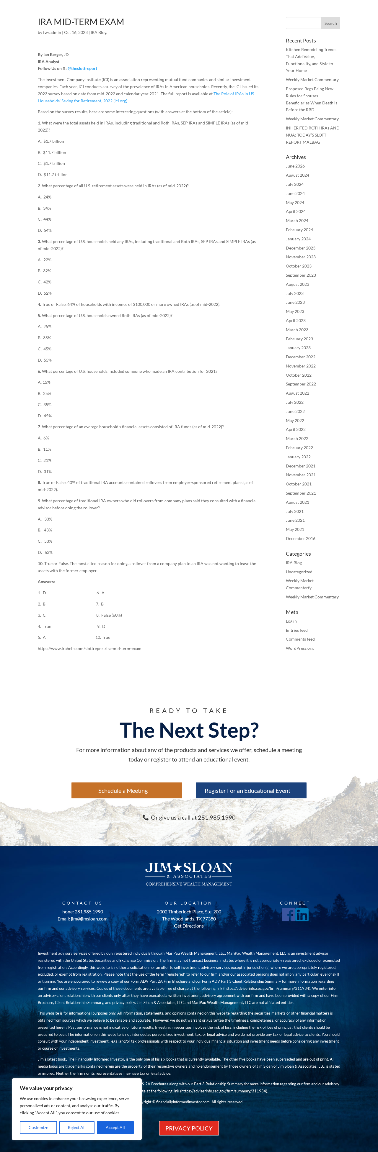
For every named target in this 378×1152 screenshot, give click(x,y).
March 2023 (297, 329)
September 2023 (301, 275)
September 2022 (301, 383)
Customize (38, 1127)
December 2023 (300, 247)
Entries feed (297, 630)
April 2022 (296, 429)
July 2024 (295, 184)
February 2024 (299, 229)
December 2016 (300, 538)
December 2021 (300, 465)
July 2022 (295, 402)
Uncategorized (299, 571)
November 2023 (301, 256)
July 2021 (295, 511)
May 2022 (295, 420)
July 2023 (295, 293)
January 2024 (298, 238)
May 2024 (295, 202)
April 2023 (296, 320)
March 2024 (297, 220)
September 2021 (301, 492)
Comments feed (300, 638)
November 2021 (301, 474)
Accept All (115, 1127)
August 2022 (297, 393)
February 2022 (299, 447)
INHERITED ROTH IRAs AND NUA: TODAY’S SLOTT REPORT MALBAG (313, 135)
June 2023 (295, 302)
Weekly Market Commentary (312, 79)
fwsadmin (52, 32)
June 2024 (295, 193)
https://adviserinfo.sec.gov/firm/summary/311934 (266, 988)
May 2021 (295, 529)
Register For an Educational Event (247, 790)
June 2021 (295, 520)
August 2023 (297, 284)
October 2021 (299, 483)
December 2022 (300, 356)
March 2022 (297, 438)
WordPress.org (300, 648)
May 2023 (295, 311)
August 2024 (297, 175)
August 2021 (297, 502)
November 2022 (301, 365)
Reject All (77, 1127)
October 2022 (299, 375)
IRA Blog (99, 32)
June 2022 (295, 411)
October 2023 (299, 265)
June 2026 (295, 165)
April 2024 (296, 211)
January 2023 (298, 347)
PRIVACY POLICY (189, 1128)
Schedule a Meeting (123, 790)
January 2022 (298, 456)
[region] (77, 1109)
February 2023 (299, 338)
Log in (291, 620)
